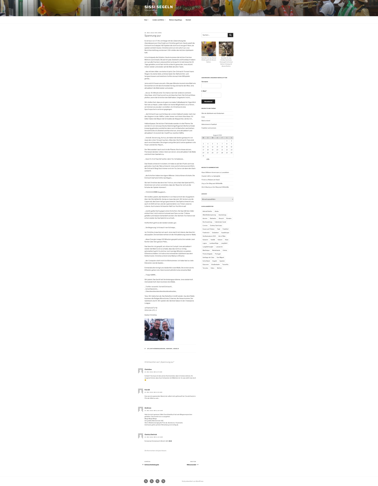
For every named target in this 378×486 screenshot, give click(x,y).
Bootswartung (207, 222)
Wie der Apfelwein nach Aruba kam (213, 113)
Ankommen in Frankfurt (209, 124)
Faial (218, 229)
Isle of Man (222, 236)
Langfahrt (224, 243)
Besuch (221, 218)
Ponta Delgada (207, 254)
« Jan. (207, 159)
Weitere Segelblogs (175, 20)
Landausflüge (213, 243)
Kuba (226, 239)
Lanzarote (219, 247)
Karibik (169, 348)
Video (212, 268)
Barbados (213, 218)
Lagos (205, 243)
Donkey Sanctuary (216, 225)
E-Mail (204, 91)
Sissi (145, 20)
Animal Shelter (207, 211)
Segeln (176, 348)
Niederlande (216, 250)
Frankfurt (226, 229)
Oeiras (225, 250)
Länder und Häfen (158, 20)
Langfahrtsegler (208, 247)
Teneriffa (225, 264)
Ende (203, 117)
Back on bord (206, 120)
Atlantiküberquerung (156, 348)
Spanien (222, 261)
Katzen (220, 239)
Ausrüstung (222, 215)
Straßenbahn (215, 264)
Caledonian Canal (220, 222)
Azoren (205, 218)
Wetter (219, 268)
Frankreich (206, 232)
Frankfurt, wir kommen (209, 128)
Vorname (205, 81)
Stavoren (206, 264)
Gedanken (215, 232)
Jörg (160, 32)
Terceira (205, 268)
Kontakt (188, 20)
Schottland (206, 261)
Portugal (217, 254)
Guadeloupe (225, 232)
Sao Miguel (220, 257)
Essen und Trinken (208, 229)
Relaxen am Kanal (214, 180)
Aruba (217, 211)
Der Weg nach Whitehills (214, 183)
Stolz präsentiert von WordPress (192, 481)
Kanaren (205, 239)
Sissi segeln (159, 7)
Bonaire (228, 218)
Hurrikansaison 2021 (209, 236)
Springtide (217, 176)
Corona (205, 225)
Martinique (206, 250)
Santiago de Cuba (208, 257)
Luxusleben (225, 172)
